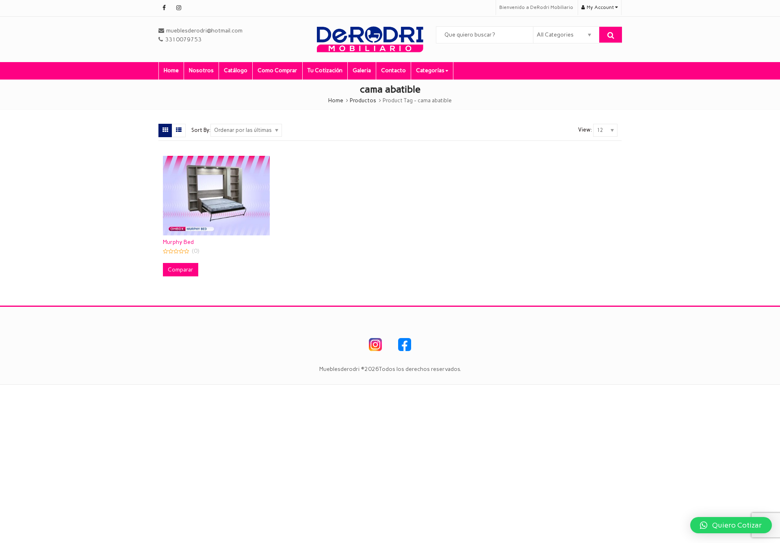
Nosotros (201, 70)
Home (171, 70)
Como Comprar (277, 70)
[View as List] (179, 130)
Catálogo (235, 70)
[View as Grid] (165, 130)
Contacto (393, 70)
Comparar (180, 269)
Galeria (362, 70)
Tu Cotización (325, 70)
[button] (731, 525)
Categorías (431, 70)
